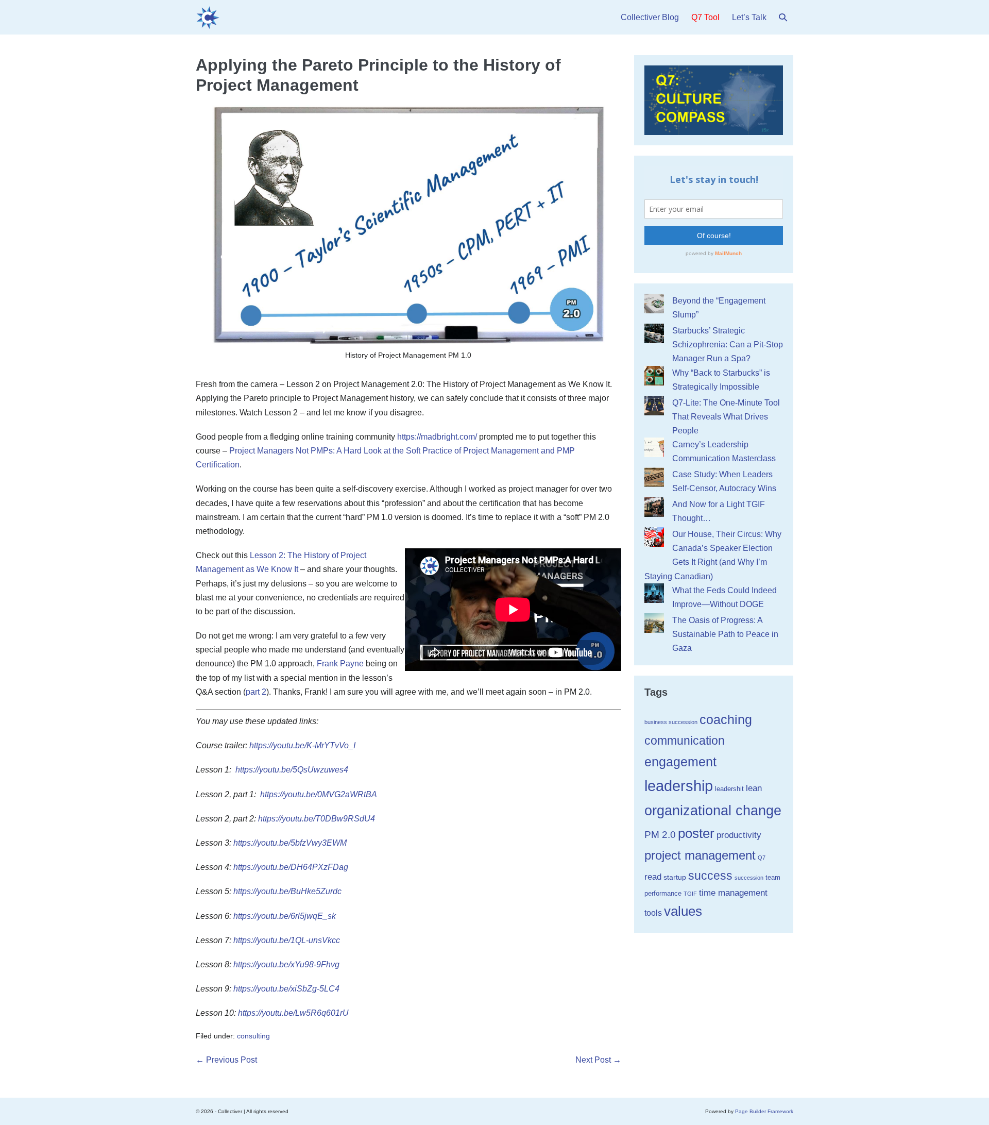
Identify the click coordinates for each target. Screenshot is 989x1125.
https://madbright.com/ (437, 436)
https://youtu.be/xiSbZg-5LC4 (286, 988)
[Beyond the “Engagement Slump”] (654, 303)
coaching (726, 719)
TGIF (690, 894)
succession (749, 878)
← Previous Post (226, 1059)
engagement (680, 762)
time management (733, 893)
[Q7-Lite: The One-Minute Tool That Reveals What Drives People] (654, 405)
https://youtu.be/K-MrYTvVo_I (302, 745)
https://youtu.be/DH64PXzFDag (290, 867)
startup (674, 877)
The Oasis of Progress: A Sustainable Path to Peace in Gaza (725, 634)
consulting (253, 1036)
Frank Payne (340, 663)
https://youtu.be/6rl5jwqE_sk (284, 916)
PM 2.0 (660, 834)
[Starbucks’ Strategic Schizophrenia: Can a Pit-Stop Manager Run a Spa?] (654, 333)
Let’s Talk (749, 17)
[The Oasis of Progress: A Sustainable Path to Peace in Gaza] (654, 623)
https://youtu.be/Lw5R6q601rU (293, 1013)
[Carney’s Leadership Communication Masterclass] (654, 447)
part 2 (256, 691)
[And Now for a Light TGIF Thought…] (654, 507)
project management (700, 855)
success (710, 875)
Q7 (761, 857)
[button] (783, 17)
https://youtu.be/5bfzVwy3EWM (291, 842)
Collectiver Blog (650, 17)
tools (653, 913)
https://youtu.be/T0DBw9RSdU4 (316, 818)
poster (696, 833)
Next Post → (598, 1059)
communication (684, 740)
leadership (678, 785)
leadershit (729, 789)
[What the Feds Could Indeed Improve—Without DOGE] (654, 593)
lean (754, 788)
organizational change (712, 810)
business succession (670, 722)
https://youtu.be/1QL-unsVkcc (286, 940)
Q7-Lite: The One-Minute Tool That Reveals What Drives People (726, 416)
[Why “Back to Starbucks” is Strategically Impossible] (654, 375)
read (652, 876)
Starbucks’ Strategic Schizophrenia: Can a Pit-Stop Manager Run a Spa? (727, 344)
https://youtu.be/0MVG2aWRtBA (318, 794)
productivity (739, 835)
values (683, 911)
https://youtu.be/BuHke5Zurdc (287, 891)
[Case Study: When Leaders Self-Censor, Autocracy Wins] (654, 477)
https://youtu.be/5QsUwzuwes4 (291, 769)
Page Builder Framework (764, 1111)
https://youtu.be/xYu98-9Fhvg (286, 964)
